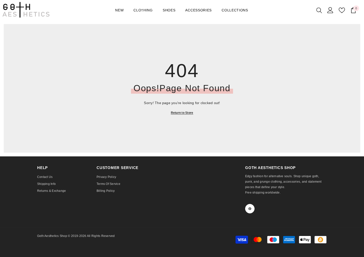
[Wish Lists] (342, 10)
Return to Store (182, 112)
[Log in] (330, 10)
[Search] (319, 10)
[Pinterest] (250, 208)
